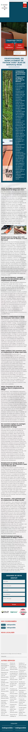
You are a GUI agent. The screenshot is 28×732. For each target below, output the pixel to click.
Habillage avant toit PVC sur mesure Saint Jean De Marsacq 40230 (13, 699)
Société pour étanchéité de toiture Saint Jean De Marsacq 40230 (22, 685)
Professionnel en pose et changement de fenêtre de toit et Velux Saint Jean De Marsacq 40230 (23, 675)
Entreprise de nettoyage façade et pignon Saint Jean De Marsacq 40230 (13, 708)
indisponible (11, 624)
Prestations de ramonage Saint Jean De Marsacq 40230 (14, 691)
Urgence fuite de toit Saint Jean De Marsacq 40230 (14, 684)
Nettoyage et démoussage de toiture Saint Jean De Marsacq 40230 (5, 667)
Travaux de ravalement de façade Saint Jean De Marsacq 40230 (22, 702)
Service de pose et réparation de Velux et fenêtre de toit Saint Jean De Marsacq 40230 (14, 675)
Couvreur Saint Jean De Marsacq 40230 (5, 689)
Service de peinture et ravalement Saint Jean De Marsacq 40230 (13, 666)
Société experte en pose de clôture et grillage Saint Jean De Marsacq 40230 (22, 711)
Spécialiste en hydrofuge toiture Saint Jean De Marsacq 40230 (5, 703)
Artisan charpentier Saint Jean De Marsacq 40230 (5, 696)
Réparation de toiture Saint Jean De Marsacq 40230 (5, 675)
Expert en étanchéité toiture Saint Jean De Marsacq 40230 (5, 712)
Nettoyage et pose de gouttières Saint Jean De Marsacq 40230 (5, 682)
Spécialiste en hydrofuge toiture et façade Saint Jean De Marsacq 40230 (23, 693)
